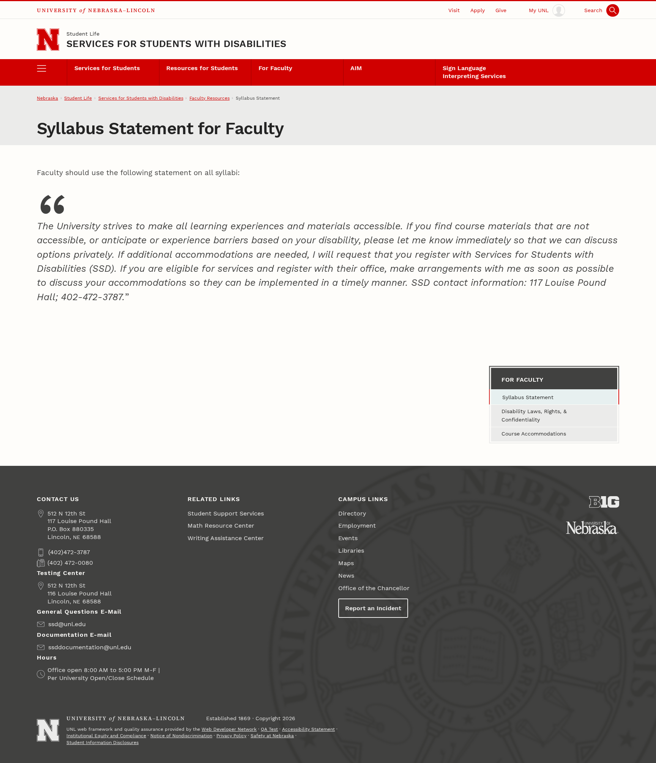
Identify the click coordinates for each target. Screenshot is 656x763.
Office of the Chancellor (374, 588)
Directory (352, 513)
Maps (346, 563)
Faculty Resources (209, 98)
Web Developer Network (229, 729)
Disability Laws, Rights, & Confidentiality (534, 415)
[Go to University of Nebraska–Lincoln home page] (48, 39)
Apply (477, 10)
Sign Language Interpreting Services (474, 72)
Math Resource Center (221, 525)
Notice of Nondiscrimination (181, 735)
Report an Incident (373, 608)
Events (348, 538)
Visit (454, 10)
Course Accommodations (533, 434)
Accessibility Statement (308, 729)
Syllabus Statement (528, 397)
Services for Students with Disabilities (176, 43)
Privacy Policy (231, 735)
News (346, 575)
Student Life (82, 34)
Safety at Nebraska (272, 735)
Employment (357, 525)
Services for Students (107, 68)
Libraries (351, 550)
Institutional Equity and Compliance (106, 735)
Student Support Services (226, 513)
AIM (356, 68)
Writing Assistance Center (226, 538)
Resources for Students (202, 68)
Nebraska (47, 98)
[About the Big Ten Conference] (604, 502)
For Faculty (275, 68)
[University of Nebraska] (592, 527)
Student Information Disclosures (102, 742)
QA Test (269, 729)
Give (500, 10)
